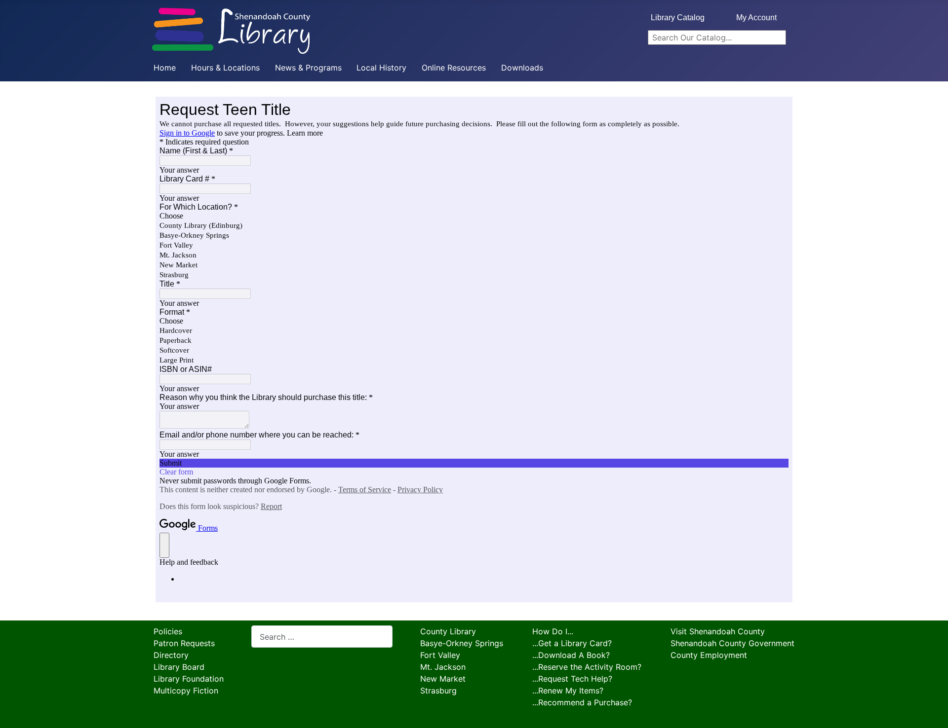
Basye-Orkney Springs (461, 643)
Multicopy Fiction (186, 690)
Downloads (522, 68)
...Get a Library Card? (572, 643)
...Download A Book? (571, 655)
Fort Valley (440, 655)
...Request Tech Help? (572, 679)
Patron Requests (184, 643)
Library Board (179, 667)
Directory (171, 655)
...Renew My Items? (567, 690)
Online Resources (454, 68)
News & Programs (308, 68)
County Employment (709, 655)
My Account (756, 17)
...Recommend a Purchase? (582, 702)
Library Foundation (189, 679)
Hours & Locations (225, 68)
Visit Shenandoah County (718, 631)
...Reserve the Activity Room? (586, 667)
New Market (443, 679)
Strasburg (438, 690)
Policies (168, 631)
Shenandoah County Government (732, 643)
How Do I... (552, 631)
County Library (448, 631)
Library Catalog (678, 17)
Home (165, 68)
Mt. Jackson (443, 667)
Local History (381, 68)
